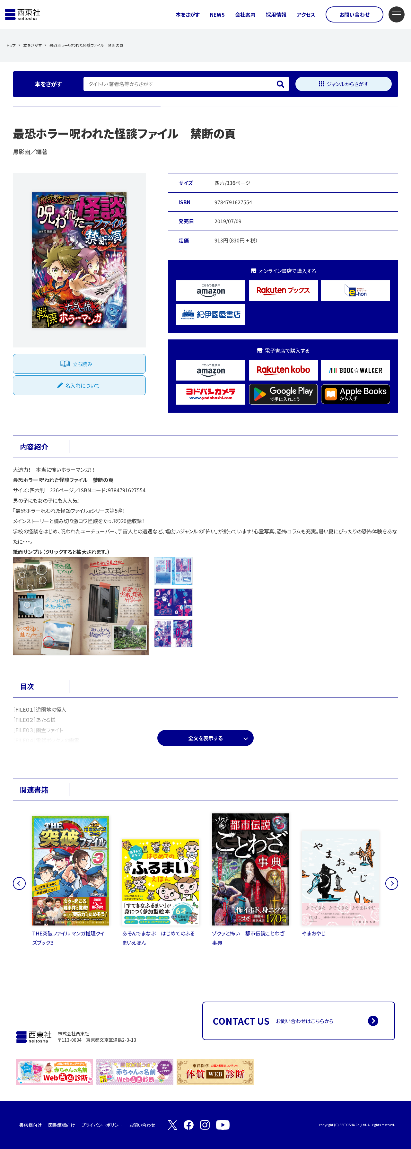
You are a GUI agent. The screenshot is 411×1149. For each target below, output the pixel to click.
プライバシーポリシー (102, 1125)
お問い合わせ (354, 14)
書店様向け (30, 1125)
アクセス (306, 14)
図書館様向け (61, 1125)
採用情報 (276, 14)
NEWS (217, 14)
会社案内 (245, 14)
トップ (11, 45)
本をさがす (188, 14)
